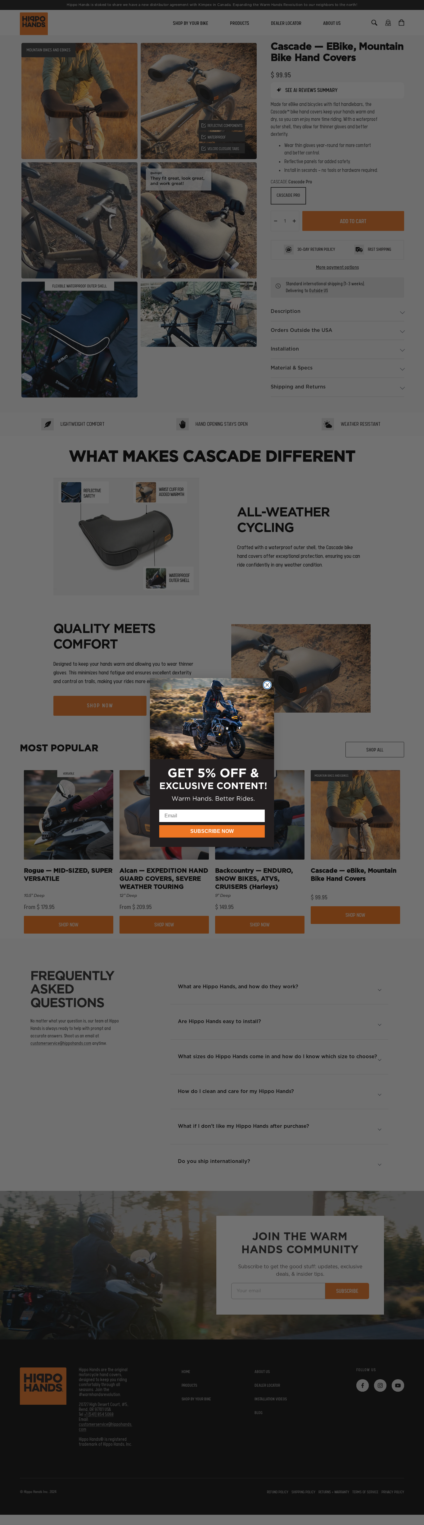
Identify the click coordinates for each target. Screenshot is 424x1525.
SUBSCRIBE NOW (212, 831)
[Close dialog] (267, 685)
